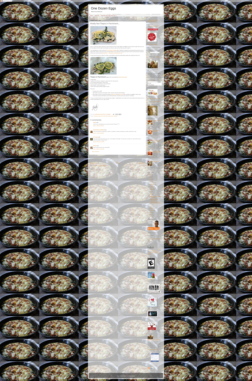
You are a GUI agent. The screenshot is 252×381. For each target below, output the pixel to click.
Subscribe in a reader (152, 44)
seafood (115, 116)
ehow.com (113, 94)
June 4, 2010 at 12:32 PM (98, 149)
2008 (150, 214)
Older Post (142, 163)
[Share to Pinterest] (120, 114)
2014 (150, 174)
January (152, 210)
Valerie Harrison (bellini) (98, 129)
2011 (150, 179)
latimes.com (120, 94)
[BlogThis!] (117, 114)
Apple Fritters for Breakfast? (156, 131)
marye (94, 122)
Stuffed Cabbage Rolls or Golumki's (157, 152)
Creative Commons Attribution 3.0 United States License (153, 253)
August (151, 189)
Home (91, 15)
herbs (109, 116)
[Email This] (115, 114)
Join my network (154, 359)
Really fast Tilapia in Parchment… (154, 200)
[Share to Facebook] (119, 114)
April (151, 205)
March (151, 206)
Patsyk (94, 145)
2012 (150, 177)
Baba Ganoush (156, 161)
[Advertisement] (117, 158)
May (151, 194)
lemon (112, 116)
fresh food (105, 116)
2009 (150, 212)
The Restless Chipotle (111, 50)
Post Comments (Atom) (101, 165)
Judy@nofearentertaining (154, 339)
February (152, 208)
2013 (150, 176)
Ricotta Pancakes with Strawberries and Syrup (155, 202)
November (152, 184)
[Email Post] (113, 114)
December (152, 182)
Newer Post (93, 163)
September (152, 187)
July (151, 191)
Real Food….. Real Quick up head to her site (112, 53)
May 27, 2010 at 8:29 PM (98, 133)
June (151, 193)
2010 (150, 181)
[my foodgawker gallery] (154, 101)
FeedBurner (157, 56)
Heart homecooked (123, 77)
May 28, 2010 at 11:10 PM (98, 141)
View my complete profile (153, 349)
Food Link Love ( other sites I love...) (109, 15)
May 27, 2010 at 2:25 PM (98, 125)
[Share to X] (118, 114)
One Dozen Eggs (103, 8)
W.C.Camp (95, 137)
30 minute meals (97, 116)
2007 (150, 215)
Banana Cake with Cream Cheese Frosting (157, 141)
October (152, 186)
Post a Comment (95, 151)
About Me (97, 15)
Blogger (133, 376)
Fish (102, 116)
